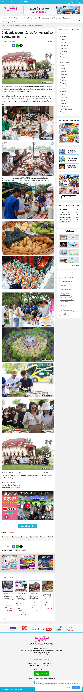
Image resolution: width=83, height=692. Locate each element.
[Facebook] (69, 2)
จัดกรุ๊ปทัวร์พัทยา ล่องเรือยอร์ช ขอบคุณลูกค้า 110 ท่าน (8, 599)
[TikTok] (76, 2)
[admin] (3, 41)
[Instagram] (72, 2)
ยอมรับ (76, 687)
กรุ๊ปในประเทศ (16, 550)
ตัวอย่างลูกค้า (16, 485)
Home (3, 26)
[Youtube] (80, 2)
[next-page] (5, 619)
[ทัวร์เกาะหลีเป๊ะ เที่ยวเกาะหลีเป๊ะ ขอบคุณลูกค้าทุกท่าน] (47, 586)
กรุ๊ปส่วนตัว (9, 550)
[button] (79, 20)
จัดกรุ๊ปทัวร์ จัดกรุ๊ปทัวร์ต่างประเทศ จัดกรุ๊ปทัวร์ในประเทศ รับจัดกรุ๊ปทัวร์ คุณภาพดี (21, 601)
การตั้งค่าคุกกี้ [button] (67, 687)
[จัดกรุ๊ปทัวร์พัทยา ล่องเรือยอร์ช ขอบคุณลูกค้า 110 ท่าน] (7, 586)
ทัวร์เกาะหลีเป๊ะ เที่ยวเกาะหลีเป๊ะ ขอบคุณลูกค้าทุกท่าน (47, 597)
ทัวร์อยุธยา (23, 550)
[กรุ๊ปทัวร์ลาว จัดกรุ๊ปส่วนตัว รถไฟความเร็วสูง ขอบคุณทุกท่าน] (34, 586)
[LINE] (17, 45)
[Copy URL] (21, 45)
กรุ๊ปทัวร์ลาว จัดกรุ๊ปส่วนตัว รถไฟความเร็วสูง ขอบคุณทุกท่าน (34, 599)
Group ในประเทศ (10, 26)
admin (6, 41)
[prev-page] (3, 619)
